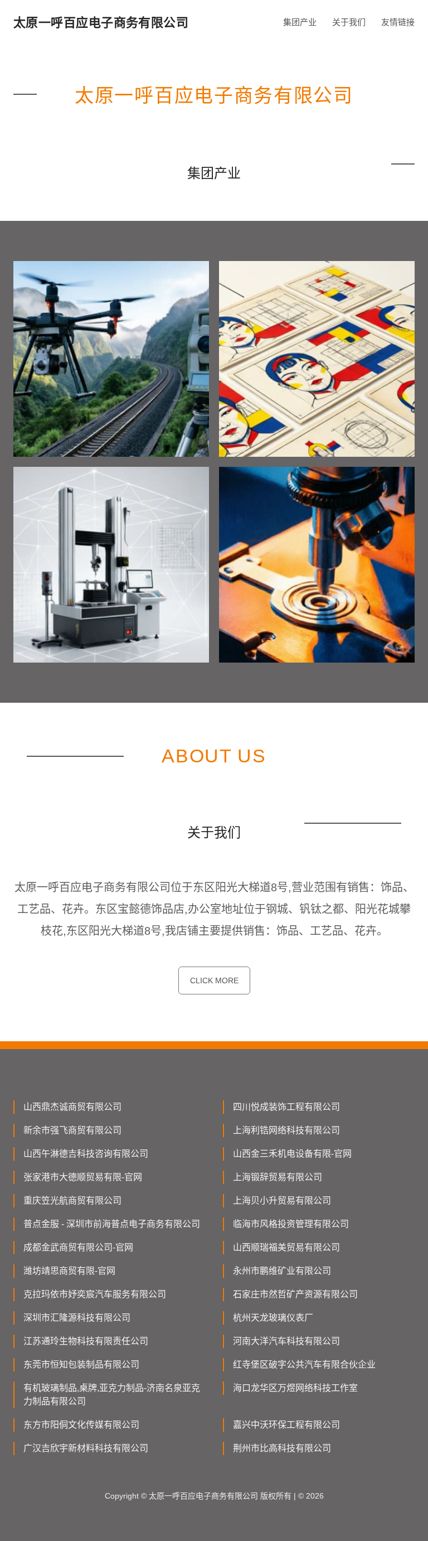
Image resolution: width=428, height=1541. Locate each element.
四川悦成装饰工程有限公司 (286, 1107)
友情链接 (398, 22)
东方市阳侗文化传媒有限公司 (81, 1424)
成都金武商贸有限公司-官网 (78, 1247)
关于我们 (349, 22)
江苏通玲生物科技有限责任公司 (85, 1341)
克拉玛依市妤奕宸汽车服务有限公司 (94, 1294)
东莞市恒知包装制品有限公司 (81, 1364)
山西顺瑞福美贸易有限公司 (286, 1247)
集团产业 (300, 22)
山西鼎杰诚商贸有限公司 (72, 1107)
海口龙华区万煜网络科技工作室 (295, 1388)
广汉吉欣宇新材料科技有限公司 (85, 1448)
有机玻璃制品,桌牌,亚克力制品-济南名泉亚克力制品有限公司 (111, 1394)
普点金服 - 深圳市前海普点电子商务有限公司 (111, 1224)
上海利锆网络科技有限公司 (286, 1130)
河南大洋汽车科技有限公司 (286, 1341)
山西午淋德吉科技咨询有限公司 (85, 1153)
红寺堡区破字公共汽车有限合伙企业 (304, 1364)
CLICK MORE (214, 980)
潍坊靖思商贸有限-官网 (69, 1271)
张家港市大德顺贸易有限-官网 (82, 1177)
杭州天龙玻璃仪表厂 (273, 1317)
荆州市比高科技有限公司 (282, 1448)
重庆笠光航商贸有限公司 (72, 1200)
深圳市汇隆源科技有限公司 (76, 1317)
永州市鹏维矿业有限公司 (282, 1271)
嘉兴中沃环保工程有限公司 (286, 1424)
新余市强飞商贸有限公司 (72, 1130)
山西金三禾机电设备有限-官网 (292, 1153)
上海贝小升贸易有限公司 (282, 1200)
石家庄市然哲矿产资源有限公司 (295, 1294)
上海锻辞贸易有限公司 (277, 1177)
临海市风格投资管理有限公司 (291, 1224)
